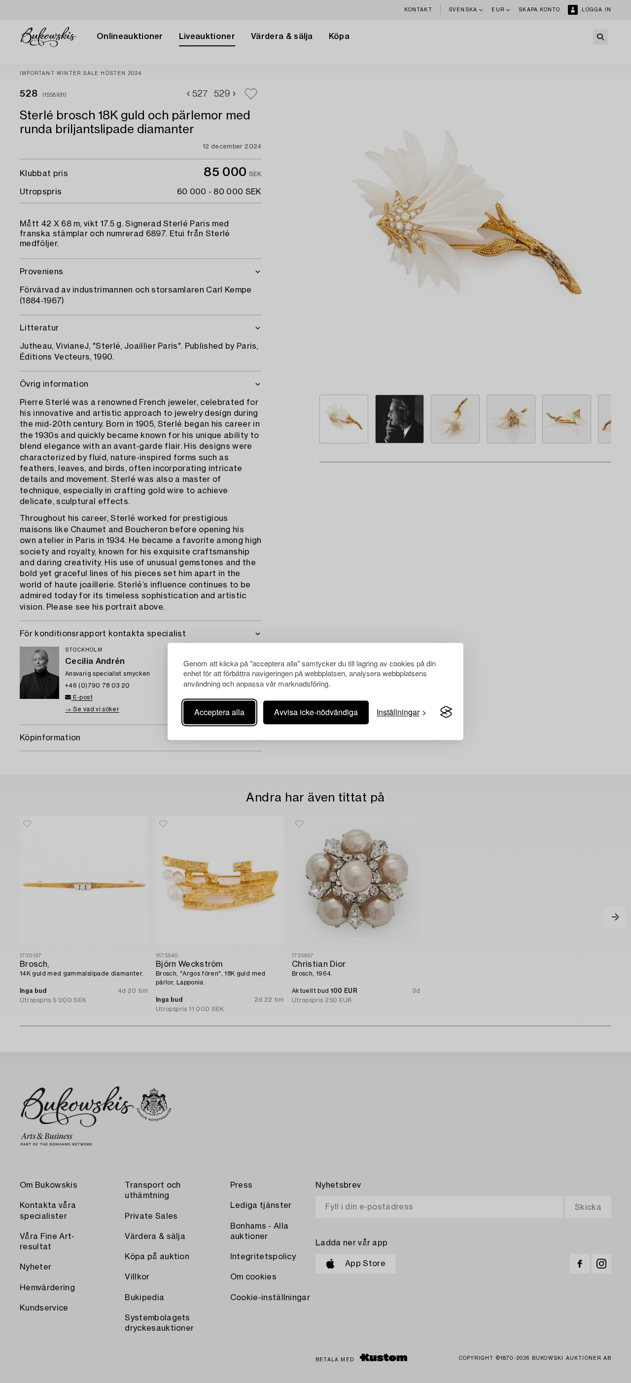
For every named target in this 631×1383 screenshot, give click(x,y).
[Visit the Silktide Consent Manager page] (446, 712)
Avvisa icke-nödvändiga (316, 712)
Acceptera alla (219, 712)
